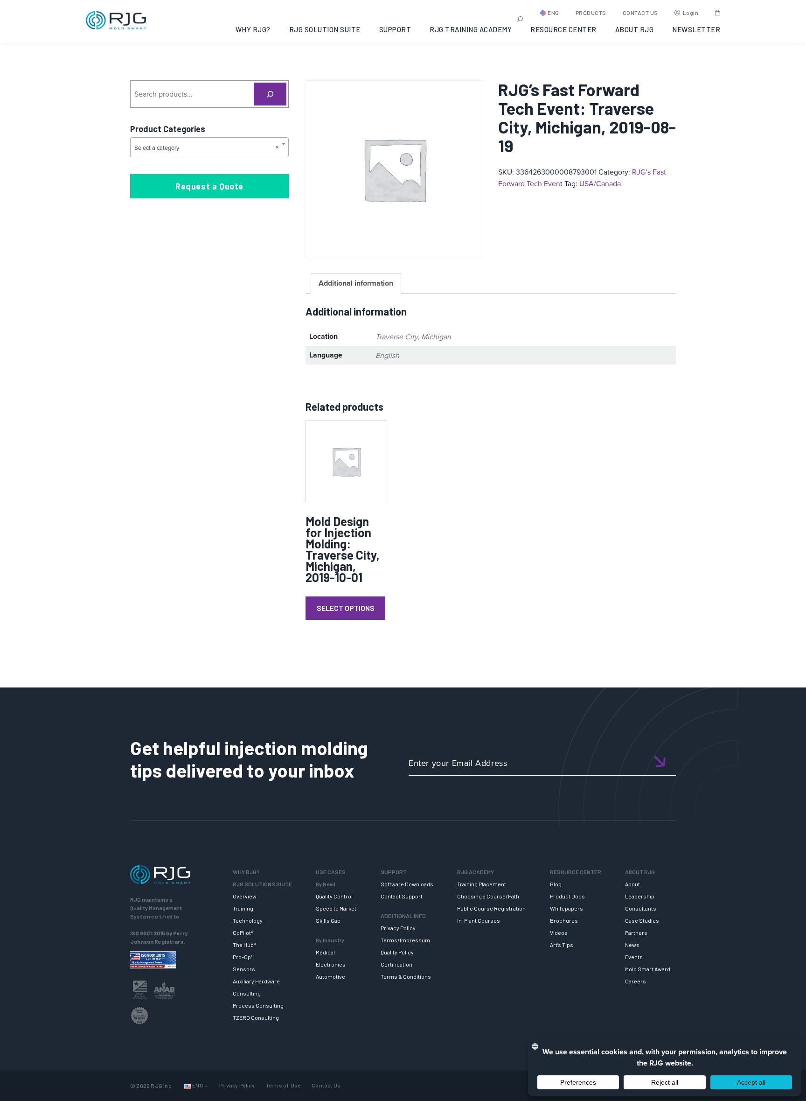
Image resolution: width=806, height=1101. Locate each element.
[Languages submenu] (206, 1085)
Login (691, 12)
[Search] (270, 94)
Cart (717, 12)
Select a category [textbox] (206, 147)
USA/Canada (600, 183)
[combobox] (209, 147)
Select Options (346, 607)
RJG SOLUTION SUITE (325, 29)
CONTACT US (640, 12)
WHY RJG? (253, 29)
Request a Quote (209, 186)
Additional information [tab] (356, 283)
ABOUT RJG (634, 29)
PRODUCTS (591, 12)
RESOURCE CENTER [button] (563, 29)
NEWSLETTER (696, 29)
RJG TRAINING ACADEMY (471, 29)
